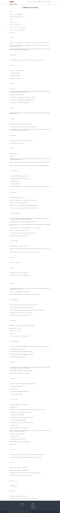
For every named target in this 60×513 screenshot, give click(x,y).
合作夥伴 (39, 1)
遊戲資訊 (42, 1)
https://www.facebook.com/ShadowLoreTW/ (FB (17, 27)
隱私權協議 (32, 505)
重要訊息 (49, 1)
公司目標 (32, 1)
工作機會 (22, 505)
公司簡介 (28, 1)
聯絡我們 (46, 1)
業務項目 (35, 1)
